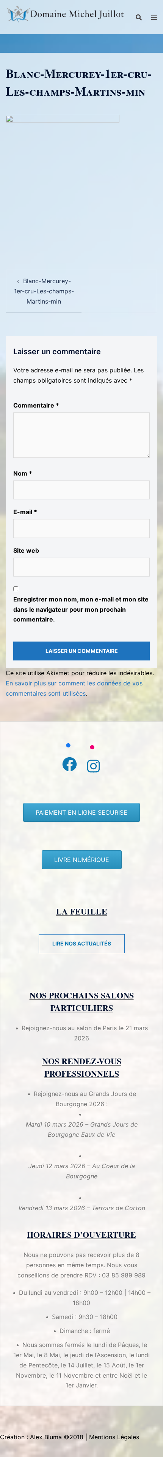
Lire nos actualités (81, 943)
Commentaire (36, 405)
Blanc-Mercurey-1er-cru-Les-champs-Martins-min (44, 291)
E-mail (25, 512)
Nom (22, 473)
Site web (26, 550)
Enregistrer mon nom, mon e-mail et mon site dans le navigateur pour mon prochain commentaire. (81, 609)
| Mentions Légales (112, 1437)
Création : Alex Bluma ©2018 (41, 1437)
